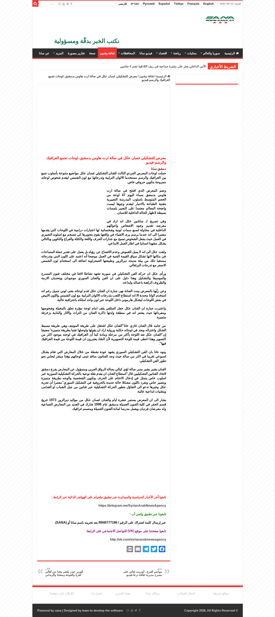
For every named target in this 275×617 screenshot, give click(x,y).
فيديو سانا (146, 53)
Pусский (149, 3)
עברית (135, 3)
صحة (92, 53)
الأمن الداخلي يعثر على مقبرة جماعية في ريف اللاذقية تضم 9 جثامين (163, 66)
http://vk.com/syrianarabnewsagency (138, 539)
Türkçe (178, 3)
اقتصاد (163, 53)
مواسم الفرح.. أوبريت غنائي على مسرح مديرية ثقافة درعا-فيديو (142, 571)
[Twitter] (67, 3)
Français (193, 3)
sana (58, 610)
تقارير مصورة (76, 53)
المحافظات (128, 53)
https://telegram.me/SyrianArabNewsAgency (132, 505)
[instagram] (59, 3)
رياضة (177, 53)
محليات (192, 53)
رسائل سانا (153, 593)
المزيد (59, 53)
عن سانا (44, 53)
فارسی (122, 3)
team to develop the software (102, 610)
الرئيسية (229, 53)
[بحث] (35, 4)
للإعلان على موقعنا (62, 593)
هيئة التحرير (122, 593)
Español (164, 3)
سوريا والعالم (211, 53)
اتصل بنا (97, 593)
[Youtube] (63, 3)
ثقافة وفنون (107, 53)
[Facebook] (71, 3)
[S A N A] (220, 20)
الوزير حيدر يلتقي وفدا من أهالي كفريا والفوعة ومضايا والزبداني (64, 571)
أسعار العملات (186, 593)
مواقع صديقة (221, 593)
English (208, 3)
